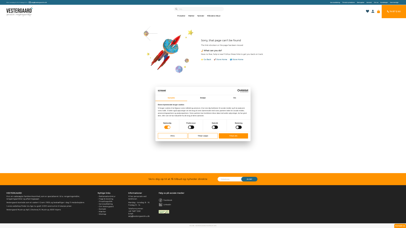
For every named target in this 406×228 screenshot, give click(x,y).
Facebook (167, 200)
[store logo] (19, 11)
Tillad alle (233, 136)
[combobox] (199, 9)
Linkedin (167, 205)
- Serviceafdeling (105, 204)
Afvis (172, 136)
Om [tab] (234, 98)
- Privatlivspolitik (105, 201)
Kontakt (369, 2)
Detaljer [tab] (203, 98)
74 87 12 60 (395, 11)
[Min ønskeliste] (367, 11)
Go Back (207, 59)
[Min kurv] (378, 11)
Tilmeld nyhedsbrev (348, 2)
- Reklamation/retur (106, 196)
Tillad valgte (203, 136)
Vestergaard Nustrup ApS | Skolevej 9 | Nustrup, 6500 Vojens (33, 210)
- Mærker (102, 212)
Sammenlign (394, 2)
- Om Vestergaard (106, 207)
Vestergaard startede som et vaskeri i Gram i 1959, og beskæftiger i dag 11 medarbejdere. (45, 203)
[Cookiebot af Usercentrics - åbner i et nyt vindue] (239, 90)
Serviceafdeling (335, 2)
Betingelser (360, 2)
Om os (376, 2)
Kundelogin (384, 2)
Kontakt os (400, 226)
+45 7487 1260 (134, 211)
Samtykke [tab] (171, 98)
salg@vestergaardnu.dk (139, 216)
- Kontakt (102, 209)
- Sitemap (102, 214)
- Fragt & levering (105, 199)
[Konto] (372, 12)
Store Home (221, 59)
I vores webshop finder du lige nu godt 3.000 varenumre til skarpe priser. (39, 206)
